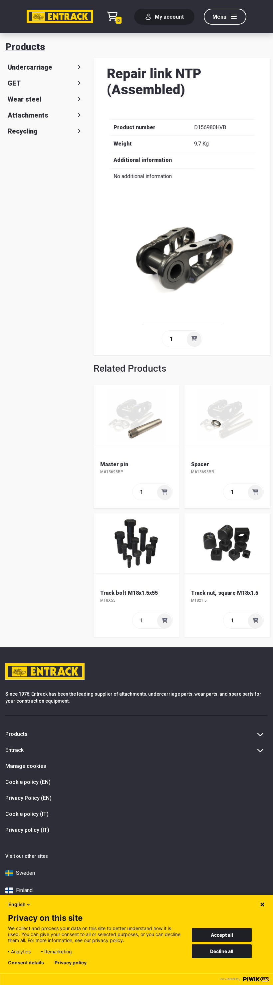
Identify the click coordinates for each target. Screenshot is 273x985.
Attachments (28, 115)
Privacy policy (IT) (27, 830)
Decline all (221, 951)
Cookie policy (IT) (27, 814)
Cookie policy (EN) (28, 782)
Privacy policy (71, 962)
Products (25, 46)
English (17, 904)
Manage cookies (25, 766)
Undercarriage (30, 67)
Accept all (222, 935)
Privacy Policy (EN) (28, 798)
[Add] (194, 339)
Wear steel (24, 99)
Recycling (23, 131)
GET (14, 83)
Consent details (26, 962)
